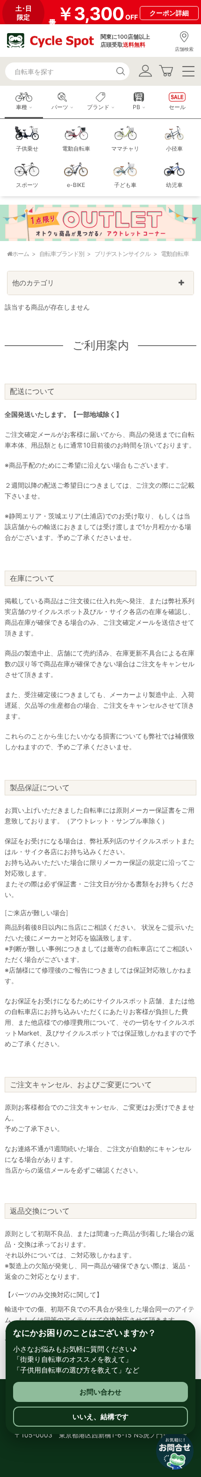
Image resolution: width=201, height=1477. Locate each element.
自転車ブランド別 (61, 253)
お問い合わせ (100, 1391)
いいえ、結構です (100, 1416)
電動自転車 (175, 253)
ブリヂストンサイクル (122, 253)
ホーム (20, 253)
